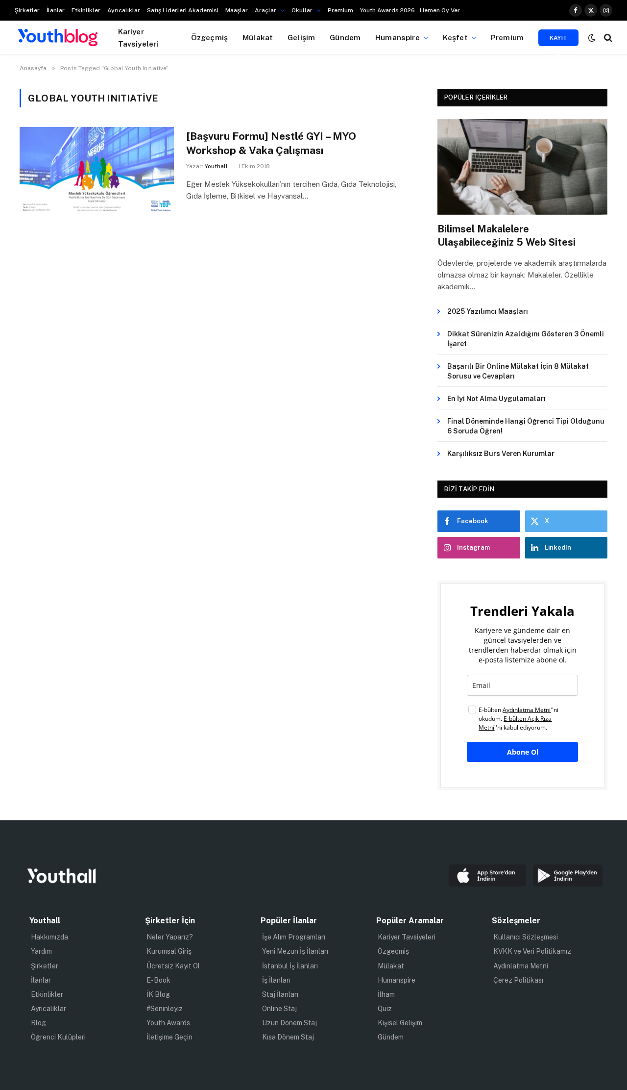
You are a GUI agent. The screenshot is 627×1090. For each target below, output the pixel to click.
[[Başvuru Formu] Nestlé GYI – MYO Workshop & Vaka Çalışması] (97, 170)
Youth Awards (168, 1023)
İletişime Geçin (169, 1037)
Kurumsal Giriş (169, 951)
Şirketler (27, 10)
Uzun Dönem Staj (289, 1023)
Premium (340, 10)
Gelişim (301, 37)
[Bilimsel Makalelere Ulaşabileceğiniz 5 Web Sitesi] (522, 167)
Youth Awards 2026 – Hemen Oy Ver (410, 10)
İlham (386, 994)
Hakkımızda (49, 937)
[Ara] (607, 37)
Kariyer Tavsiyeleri (138, 37)
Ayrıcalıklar (123, 10)
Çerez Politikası (518, 980)
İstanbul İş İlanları (290, 966)
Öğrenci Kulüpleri (58, 1037)
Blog (38, 1023)
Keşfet (455, 37)
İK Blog (158, 994)
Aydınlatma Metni (520, 966)
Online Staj (279, 1009)
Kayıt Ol (559, 40)
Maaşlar (236, 10)
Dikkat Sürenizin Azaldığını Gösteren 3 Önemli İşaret (525, 339)
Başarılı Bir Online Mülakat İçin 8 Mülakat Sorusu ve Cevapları (518, 371)
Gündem (345, 37)
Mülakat (257, 37)
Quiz (385, 1009)
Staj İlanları (280, 994)
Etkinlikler (86, 10)
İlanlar (56, 10)
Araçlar (265, 10)
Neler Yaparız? (169, 937)
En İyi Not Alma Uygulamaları (496, 399)
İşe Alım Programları (293, 937)
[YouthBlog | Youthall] (58, 38)
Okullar (302, 10)
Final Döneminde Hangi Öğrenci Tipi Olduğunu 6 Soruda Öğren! (525, 426)
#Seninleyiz (164, 1009)
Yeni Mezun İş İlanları (295, 951)
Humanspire (397, 37)
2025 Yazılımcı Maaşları (487, 311)
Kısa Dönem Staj (288, 1037)
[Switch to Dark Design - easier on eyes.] (592, 38)
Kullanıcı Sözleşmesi (525, 937)
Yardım (41, 951)
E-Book (158, 980)
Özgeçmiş (209, 37)
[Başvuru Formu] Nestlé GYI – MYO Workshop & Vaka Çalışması (271, 143)
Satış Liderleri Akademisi (182, 10)
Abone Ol (522, 752)
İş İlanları (276, 980)
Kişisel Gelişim (400, 1023)
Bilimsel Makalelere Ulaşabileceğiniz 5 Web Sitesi (506, 235)
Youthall (216, 166)
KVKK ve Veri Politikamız (532, 951)
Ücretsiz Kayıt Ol (173, 966)
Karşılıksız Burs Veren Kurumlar (501, 453)
